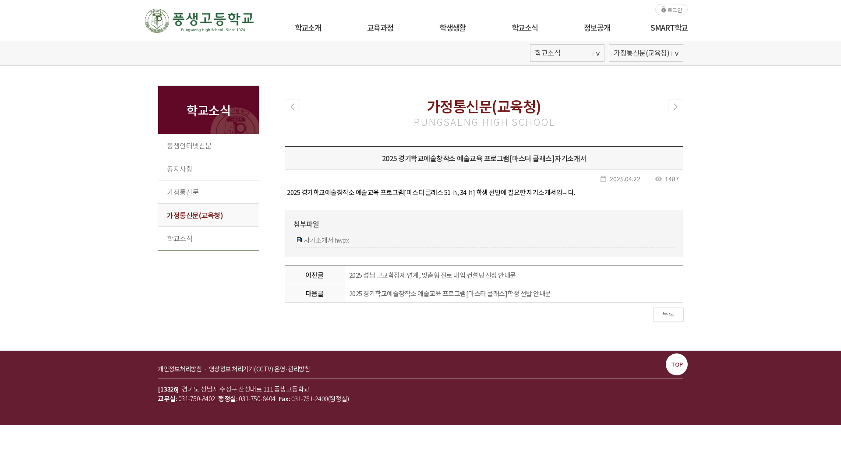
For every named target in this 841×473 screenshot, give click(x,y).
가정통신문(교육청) (195, 215)
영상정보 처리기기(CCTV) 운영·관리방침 (259, 368)
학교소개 (308, 27)
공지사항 (179, 168)
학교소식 (525, 27)
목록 (668, 314)
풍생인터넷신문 (189, 145)
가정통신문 (183, 192)
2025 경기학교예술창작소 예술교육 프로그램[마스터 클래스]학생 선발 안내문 (450, 293)
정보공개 (597, 27)
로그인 (674, 9)
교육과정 (380, 27)
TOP (677, 364)
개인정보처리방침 (180, 368)
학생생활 (452, 27)
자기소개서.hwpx (326, 239)
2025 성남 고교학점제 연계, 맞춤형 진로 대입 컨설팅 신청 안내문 (432, 274)
